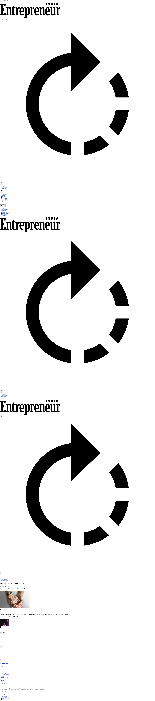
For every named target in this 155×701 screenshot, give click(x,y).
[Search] (1, 25)
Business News (5, 23)
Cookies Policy (5, 669)
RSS (3, 685)
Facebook (4, 680)
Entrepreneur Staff (4, 644)
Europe (3, 201)
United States (5, 194)
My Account (4, 186)
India (3, 197)
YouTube (4, 683)
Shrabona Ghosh (4, 630)
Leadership (4, 21)
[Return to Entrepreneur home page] (30, 17)
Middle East (4, 199)
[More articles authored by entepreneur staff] (0, 661)
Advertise (4, 676)
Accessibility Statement (6, 671)
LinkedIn (4, 682)
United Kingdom (5, 200)
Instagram (4, 684)
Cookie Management (6, 677)
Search (1, 203)
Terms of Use (5, 666)
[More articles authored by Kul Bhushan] (4, 655)
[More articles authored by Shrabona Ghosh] (4, 627)
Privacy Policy (5, 667)
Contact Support (5, 674)
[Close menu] (0, 574)
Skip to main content (4, 0)
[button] (77, 399)
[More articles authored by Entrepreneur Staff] (4, 641)
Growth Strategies (5, 20)
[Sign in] (0, 573)
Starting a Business (6, 19)
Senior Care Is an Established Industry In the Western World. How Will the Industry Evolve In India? (25, 612)
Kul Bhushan (3, 658)
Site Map (4, 673)
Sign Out (4, 188)
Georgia (4, 196)
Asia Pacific (4, 198)
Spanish (3, 195)
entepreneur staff (4, 663)
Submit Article (5, 187)
